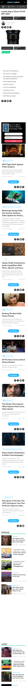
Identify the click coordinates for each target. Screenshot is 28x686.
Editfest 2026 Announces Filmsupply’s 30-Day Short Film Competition (18, 612)
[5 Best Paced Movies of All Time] (6, 623)
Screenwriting (22, 6)
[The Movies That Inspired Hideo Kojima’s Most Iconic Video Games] (13, 390)
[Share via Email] (8, 27)
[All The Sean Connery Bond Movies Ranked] (13, 346)
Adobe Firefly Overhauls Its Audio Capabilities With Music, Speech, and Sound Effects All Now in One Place (13, 268)
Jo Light (6, 418)
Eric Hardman (17, 627)
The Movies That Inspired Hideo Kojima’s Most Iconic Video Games (13, 406)
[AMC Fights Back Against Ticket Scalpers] (13, 150)
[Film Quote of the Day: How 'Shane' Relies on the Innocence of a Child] (6, 635)
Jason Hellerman (8, 176)
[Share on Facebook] (2, 27)
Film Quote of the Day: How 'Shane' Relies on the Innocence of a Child (18, 636)
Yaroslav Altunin (11, 22)
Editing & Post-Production (13, 207)
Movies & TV (9, 160)
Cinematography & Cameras (13, 449)
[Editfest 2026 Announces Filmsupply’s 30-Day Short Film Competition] (6, 611)
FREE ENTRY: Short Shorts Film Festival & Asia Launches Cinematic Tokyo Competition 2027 (19, 600)
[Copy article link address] (10, 27)
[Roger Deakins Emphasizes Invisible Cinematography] (13, 439)
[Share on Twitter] (5, 27)
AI (4, 6)
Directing (12, 6)
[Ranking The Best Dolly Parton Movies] (13, 299)
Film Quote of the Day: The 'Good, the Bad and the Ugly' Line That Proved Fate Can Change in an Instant (18, 589)
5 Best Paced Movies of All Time (19, 621)
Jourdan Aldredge (8, 228)
